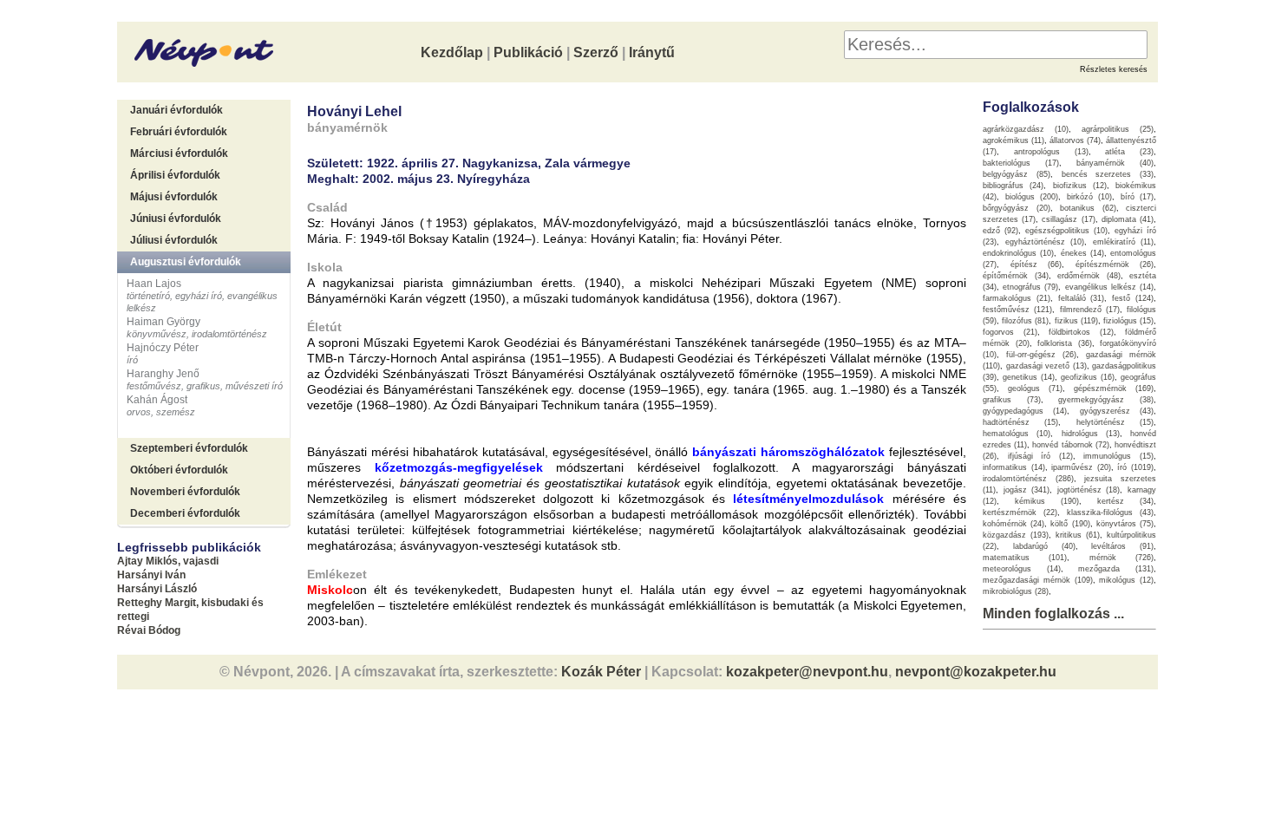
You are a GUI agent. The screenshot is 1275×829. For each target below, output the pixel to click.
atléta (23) (1129, 151)
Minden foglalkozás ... (1053, 613)
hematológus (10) (1016, 433)
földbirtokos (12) (1081, 332)
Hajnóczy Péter (163, 348)
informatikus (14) (1014, 467)
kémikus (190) (1047, 501)
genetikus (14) (1029, 377)
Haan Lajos (154, 283)
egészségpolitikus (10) (1066, 230)
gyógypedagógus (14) (1025, 411)
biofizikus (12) (1080, 185)
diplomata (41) (1128, 219)
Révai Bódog (148, 630)
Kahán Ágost (157, 400)
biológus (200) (1032, 197)
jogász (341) (1027, 490)
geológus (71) (1035, 388)
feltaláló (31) (1081, 298)
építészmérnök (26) (1115, 264)
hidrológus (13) (1091, 433)
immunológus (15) (1118, 456)
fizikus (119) (1076, 321)
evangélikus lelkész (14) (1109, 287)
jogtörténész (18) (1089, 490)
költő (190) (1069, 523)
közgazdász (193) (1016, 535)
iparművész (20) (1081, 467)
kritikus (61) (1078, 535)
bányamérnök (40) (1115, 163)
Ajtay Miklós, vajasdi (168, 561)
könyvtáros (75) (1125, 523)
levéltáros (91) (1122, 546)
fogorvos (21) (1010, 332)
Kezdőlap (452, 52)
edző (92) (1000, 230)
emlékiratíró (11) (1123, 242)
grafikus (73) (1012, 399)
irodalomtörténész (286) (1028, 478)
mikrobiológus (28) (1016, 591)
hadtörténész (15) (1020, 422)
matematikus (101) (1025, 557)
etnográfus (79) (1030, 287)
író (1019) (1135, 467)
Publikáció (528, 52)
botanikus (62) (1088, 208)
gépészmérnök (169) (1114, 388)
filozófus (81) (1025, 321)
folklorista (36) (1064, 343)
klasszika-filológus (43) (1110, 512)
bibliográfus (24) (1013, 185)
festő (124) (1133, 298)
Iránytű (652, 52)
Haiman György (163, 322)
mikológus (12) (1126, 580)
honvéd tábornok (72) (1070, 445)
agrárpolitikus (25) (1118, 129)
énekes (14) (1082, 253)
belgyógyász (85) (1016, 174)
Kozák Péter (601, 671)
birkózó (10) (1090, 197)
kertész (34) (1125, 501)
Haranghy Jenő (163, 374)
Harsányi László (157, 589)
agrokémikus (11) (1013, 140)
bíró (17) (1137, 197)
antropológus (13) (1051, 151)
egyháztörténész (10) (1045, 242)
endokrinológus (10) (1018, 253)
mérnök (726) (1121, 557)
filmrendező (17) (1090, 309)
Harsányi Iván (151, 575)
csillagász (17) (1068, 219)
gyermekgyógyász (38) (1106, 399)
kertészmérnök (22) (1020, 512)
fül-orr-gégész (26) (1041, 354)
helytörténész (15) (1115, 422)
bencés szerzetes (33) (1108, 174)
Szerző (595, 52)
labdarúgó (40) (1044, 546)
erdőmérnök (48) (1089, 275)
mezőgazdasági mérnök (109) (1038, 580)
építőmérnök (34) (1016, 275)
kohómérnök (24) (1013, 523)
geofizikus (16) (1088, 377)
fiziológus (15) (1128, 321)
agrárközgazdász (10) (1026, 129)
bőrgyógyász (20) (1016, 208)
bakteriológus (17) (1021, 163)
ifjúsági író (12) (1040, 456)
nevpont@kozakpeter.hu (975, 671)
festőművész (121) (1017, 309)
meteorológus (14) (1022, 569)
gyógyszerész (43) (1117, 411)
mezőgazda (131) (1116, 569)
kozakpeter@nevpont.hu (807, 671)
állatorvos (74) (1075, 140)
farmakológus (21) (1016, 298)
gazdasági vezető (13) (1046, 366)
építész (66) (1036, 264)
